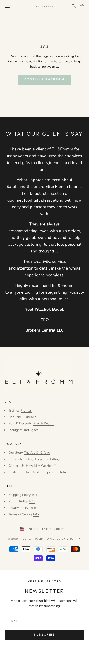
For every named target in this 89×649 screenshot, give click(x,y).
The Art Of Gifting (37, 452)
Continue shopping (44, 79)
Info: (35, 495)
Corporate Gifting (47, 459)
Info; (32, 508)
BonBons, (30, 417)
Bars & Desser (43, 423)
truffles (26, 410)
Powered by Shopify (63, 538)
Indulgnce (31, 430)
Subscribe (44, 635)
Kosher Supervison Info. (49, 472)
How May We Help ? (41, 466)
